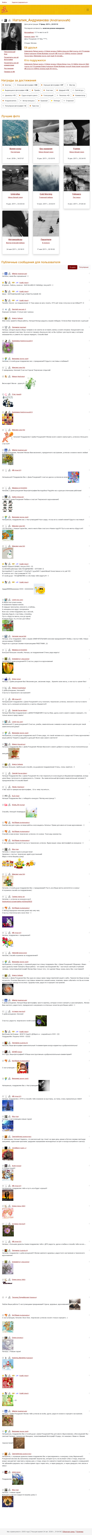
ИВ (60, 53)
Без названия (46, 148)
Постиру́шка (15, 152)
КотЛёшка (21, 822)
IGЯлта (71, 53)
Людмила (19, 327)
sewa (16, 1472)
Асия (16, 1166)
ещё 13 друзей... (57, 56)
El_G (15, 796)
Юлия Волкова (46, 53)
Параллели (46, 239)
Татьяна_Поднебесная (24, 1297)
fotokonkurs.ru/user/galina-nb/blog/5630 (17, 901)
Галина (18, 896)
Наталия (19, 636)
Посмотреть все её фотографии (11, 58)
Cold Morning (46, 194)
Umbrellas (15, 194)
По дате (73, 267)
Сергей (19, 710)
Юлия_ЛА (18, 805)
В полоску (46, 243)
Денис (18, 787)
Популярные (83, 267)
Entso (16, 679)
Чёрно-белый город (45, 152)
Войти (4, 2)
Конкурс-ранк (29, 36)
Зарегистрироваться (19, 2)
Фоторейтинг (29, 32)
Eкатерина (22, 341)
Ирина (19, 688)
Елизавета (20, 659)
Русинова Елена (43, 66)
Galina (63, 51)
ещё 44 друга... (52, 69)
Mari (76, 51)
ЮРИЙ (17, 1052)
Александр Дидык (34, 51)
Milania (19, 273)
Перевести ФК (9, 72)
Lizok (17, 600)
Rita (15, 849)
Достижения (9, 68)
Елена (51, 51)
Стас (16, 394)
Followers (76, 194)
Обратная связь (69, 1532)
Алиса (17, 318)
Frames (76, 148)
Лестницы (76, 197)
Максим (18, 367)
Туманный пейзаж (46, 197)
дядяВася (19, 1148)
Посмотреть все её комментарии (11, 64)
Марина (19, 488)
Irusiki (23, 282)
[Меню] (88, 10)
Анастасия (80, 66)
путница (18, 1011)
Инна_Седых (65, 64)
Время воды (15, 148)
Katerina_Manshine (22, 1358)
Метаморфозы (15, 239)
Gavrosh (19, 309)
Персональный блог (9, 53)
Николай (19, 953)
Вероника (42, 56)
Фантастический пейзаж (15, 243)
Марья (18, 376)
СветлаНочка (21, 1136)
